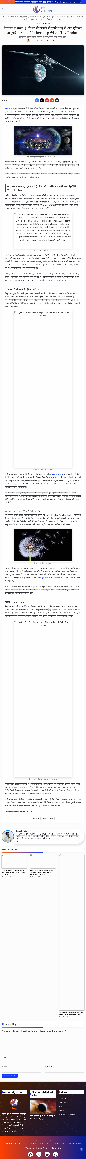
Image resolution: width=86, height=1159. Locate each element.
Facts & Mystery (20, 17)
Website (49, 1066)
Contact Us (64, 1102)
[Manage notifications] (81, 1149)
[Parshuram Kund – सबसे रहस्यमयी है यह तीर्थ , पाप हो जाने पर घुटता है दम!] (71, 932)
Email (4, 1066)
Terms (61, 1111)
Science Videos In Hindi (39, 1143)
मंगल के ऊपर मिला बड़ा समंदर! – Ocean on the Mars (35, 2)
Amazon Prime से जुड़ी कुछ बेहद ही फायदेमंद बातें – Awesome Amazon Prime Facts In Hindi (41, 872)
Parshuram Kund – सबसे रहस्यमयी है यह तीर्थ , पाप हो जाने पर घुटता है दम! (71, 1013)
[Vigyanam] (43, 9)
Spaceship (48, 818)
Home (7, 17)
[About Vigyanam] (14, 1104)
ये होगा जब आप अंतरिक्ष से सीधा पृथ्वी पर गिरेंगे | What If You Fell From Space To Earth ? (14, 872)
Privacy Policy (64, 1107)
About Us (63, 1098)
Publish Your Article (67, 1115)
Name (4, 1057)
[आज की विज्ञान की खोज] (43, 1107)
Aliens (36, 818)
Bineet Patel (35, 41)
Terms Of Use (74, 1143)
